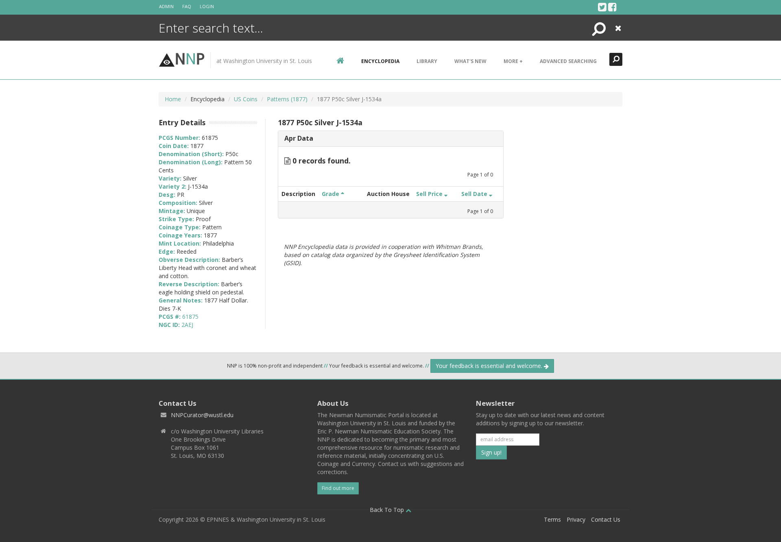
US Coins (245, 99)
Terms (552, 519)
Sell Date (475, 194)
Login (207, 6)
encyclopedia (380, 61)
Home (173, 99)
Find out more (338, 488)
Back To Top (388, 510)
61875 (190, 316)
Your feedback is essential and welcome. (490, 366)
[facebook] (612, 7)
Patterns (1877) (287, 99)
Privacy (576, 519)
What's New (470, 61)
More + (513, 61)
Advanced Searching (568, 61)
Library (427, 61)
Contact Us (605, 519)
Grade (331, 194)
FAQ (186, 6)
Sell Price (430, 194)
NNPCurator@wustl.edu (202, 415)
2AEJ (187, 325)
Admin (166, 6)
